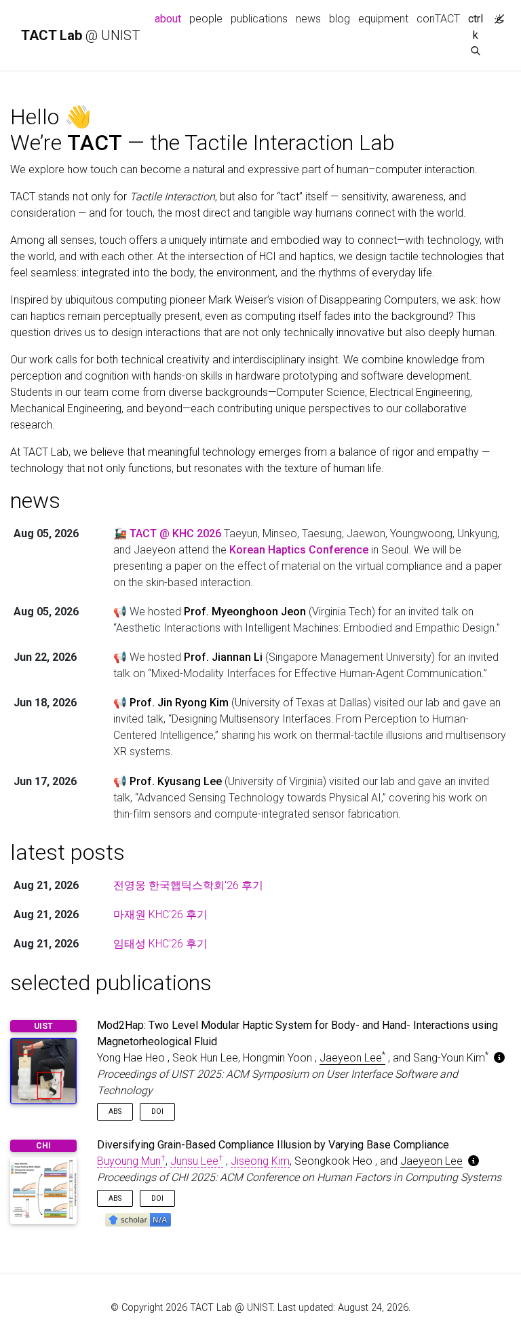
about (170, 18)
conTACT (438, 18)
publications (259, 18)
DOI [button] (157, 1111)
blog (339, 18)
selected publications (111, 983)
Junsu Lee (196, 1161)
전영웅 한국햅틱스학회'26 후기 (188, 885)
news (308, 18)
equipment (383, 18)
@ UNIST (80, 35)
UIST (43, 1026)
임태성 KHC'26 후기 (160, 943)
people (206, 18)
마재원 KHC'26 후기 (160, 914)
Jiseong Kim (260, 1161)
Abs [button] (115, 1111)
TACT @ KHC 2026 (175, 533)
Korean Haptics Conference (298, 549)
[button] (138, 1218)
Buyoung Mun (131, 1161)
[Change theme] (496, 14)
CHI (43, 1145)
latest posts (67, 852)
